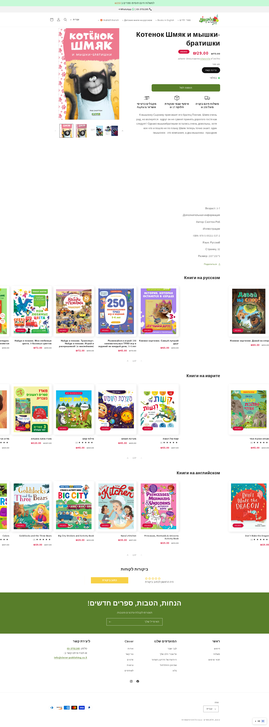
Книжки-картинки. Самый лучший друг (159, 342)
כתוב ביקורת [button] (109, 580)
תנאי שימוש (214, 659)
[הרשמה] (110, 622)
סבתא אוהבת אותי (259, 438)
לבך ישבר (172, 648)
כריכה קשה (211, 70)
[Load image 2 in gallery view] (81, 131)
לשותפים (129, 670)
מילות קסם (88, 438)
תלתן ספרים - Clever (205, 720)
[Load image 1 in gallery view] (66, 131)
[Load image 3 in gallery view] (96, 131)
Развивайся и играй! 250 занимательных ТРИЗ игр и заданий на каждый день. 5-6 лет (117, 343)
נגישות (130, 665)
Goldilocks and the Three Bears (35, 535)
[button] (65, 19)
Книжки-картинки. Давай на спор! (249, 340)
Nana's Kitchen (128, 535)
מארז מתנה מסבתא (41, 438)
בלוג (175, 670)
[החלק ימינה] (122, 130)
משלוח (216, 654)
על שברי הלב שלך (168, 654)
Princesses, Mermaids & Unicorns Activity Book (161, 537)
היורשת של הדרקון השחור (164, 659)
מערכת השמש (128, 438)
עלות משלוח (205, 59)
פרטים (130, 659)
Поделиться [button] (210, 264)
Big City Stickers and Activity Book (76, 535)
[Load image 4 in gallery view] (111, 131)
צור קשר (130, 654)
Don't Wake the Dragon (257, 535)
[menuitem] (194, 19)
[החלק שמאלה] (55, 130)
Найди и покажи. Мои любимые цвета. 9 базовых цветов (33, 342)
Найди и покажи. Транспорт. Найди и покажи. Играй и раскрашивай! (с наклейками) (76, 343)
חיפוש (217, 648)
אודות (131, 648)
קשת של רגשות (171, 438)
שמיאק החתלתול (168, 665)
